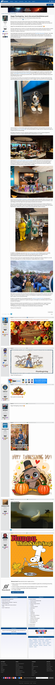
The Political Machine (19, 670)
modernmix (31, 646)
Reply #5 (12, 422)
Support (33, 1)
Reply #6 (12, 499)
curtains (50, 645)
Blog (29, 1)
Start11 (2, 666)
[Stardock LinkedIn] (43, 633)
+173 (5, 415)
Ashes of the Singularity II (20, 663)
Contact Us (33, 673)
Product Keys (49, 667)
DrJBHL (5, 324)
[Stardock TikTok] (41, 633)
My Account (48, 665)
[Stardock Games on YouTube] (40, 631)
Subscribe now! (14, 633)
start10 (40, 642)
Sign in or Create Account (17, 592)
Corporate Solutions (4, 665)
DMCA (31, 683)
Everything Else (7, 13)
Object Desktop (3, 663)
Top (52, 317)
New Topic (50, 4)
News (26, 1)
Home (2, 13)
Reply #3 (12, 384)
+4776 (5, 329)
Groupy (2, 672)
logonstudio (45, 645)
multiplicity (35, 640)
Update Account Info (50, 670)
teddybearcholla (5, 506)
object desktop (36, 645)
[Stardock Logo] (4, 1)
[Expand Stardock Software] (28, 599)
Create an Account (49, 666)
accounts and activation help (33, 642)
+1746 (5, 396)
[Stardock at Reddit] (37, 633)
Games (16, 1)
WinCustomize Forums (31, 384)
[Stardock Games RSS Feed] (45, 633)
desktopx (44, 642)
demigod (48, 643)
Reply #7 (12, 532)
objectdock (31, 640)
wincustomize (49, 642)
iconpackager (31, 643)
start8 (43, 640)
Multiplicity (2, 670)
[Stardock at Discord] (39, 633)
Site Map (34, 683)
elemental (40, 645)
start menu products (41, 639)
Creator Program (34, 672)
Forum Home (5, 6)
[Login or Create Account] (49, 1)
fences (30, 639)
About (33, 663)
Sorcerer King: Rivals (19, 675)
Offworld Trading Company (20, 672)
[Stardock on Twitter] (36, 631)
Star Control (18, 669)
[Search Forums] (53, 1)
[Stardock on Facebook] (38, 631)
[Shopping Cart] (52, 1)
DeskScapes (3, 669)
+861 (5, 511)
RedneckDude (5, 429)
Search (10, 6)
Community (21, 1)
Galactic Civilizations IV (19, 666)
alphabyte (5, 410)
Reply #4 (12, 403)
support (35, 646)
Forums (33, 675)
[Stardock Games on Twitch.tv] (42, 631)
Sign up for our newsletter (29, 677)
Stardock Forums (27, 19)
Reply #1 (12, 317)
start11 (36, 643)
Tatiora (5, 22)
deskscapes (47, 640)
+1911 (5, 360)
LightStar (5, 391)
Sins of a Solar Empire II (19, 667)
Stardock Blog (13, 13)
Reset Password (49, 669)
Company (34, 661)
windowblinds (35, 639)
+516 (5, 545)
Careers (33, 667)
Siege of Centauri (18, 673)
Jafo (5, 354)
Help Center (48, 663)
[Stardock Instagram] (44, 631)
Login (13, 6)
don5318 (5, 539)
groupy (40, 640)
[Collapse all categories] (53, 599)
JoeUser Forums (30, 348)
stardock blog (50, 312)
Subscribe (51, 677)
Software (11, 1)
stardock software (48, 639)
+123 (5, 28)
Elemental (17, 665)
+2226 (5, 436)
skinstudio (39, 643)
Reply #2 (12, 348)
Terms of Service (26, 683)
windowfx (30, 645)
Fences (2, 667)
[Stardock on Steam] (46, 631)
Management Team (35, 666)
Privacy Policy (21, 683)
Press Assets (34, 670)
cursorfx (44, 643)
